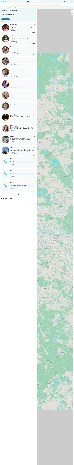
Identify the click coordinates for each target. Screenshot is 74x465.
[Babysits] (3, 1)
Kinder (10, 7)
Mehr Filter (22, 7)
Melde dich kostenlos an (5, 19)
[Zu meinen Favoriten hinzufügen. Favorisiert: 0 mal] (34, 182)
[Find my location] (72, 14)
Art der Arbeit (4, 7)
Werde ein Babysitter (67, 1)
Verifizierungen (15, 7)
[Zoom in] (72, 10)
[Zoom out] (72, 12)
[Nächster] (21, 195)
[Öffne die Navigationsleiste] (72, 1)
